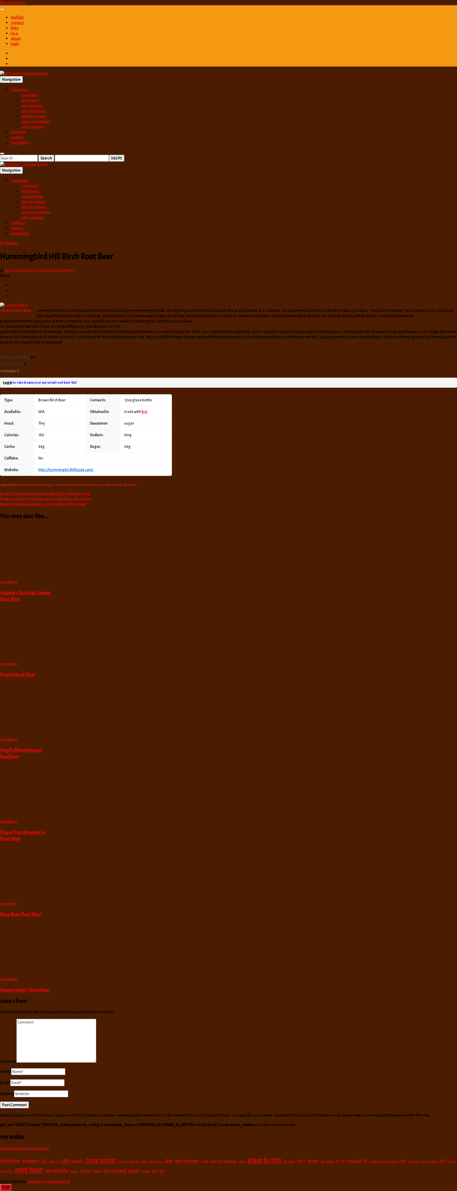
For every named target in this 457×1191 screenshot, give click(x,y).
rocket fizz (6, 1171)
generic (230, 1161)
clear (144, 1161)
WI (161, 1171)
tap (154, 1171)
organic (433, 1162)
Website (7, 1093)
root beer (72, 493)
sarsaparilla (56, 1170)
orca (423, 1162)
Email (5, 1082)
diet (169, 1161)
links (15, 28)
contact (17, 22)
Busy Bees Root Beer (21, 914)
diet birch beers (34, 116)
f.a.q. (15, 33)
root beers (29, 95)
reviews (17, 137)
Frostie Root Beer (17, 675)
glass (242, 1162)
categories (20, 89)
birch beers (30, 100)
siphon (85, 1171)
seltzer (74, 1171)
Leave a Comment (60, 270)
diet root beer (187, 1161)
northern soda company (384, 1161)
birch (4, 493)
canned (122, 1161)
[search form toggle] (2, 153)
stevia (97, 1171)
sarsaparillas (32, 105)
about (16, 38)
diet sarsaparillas (36, 121)
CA (11, 493)
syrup (145, 1171)
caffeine (54, 1161)
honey (312, 1161)
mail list (17, 17)
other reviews (32, 126)
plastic (451, 1162)
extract (216, 1161)
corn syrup (156, 1162)
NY (403, 1161)
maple (330, 1161)
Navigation (11, 79)
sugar (86, 493)
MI (337, 1161)
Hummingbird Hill (50, 493)
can (65, 1160)
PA (442, 1161)
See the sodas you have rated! (24, 1148)
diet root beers (33, 111)
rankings (18, 132)
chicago (134, 1162)
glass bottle (25, 493)
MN (343, 1161)
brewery (30, 1161)
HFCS (301, 1161)
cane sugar (100, 1160)
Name (5, 1071)
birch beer (10, 1161)
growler (289, 1161)
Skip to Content (13, 2)
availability (20, 142)
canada (77, 1161)
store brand (114, 1171)
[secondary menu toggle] (2, 9)
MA (322, 1161)
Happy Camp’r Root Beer (25, 990)
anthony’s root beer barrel (49, 1181)
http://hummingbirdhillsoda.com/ (65, 469)
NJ (365, 1161)
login (15, 43)
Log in (7, 382)
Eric (144, 411)
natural (354, 1161)
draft (204, 1161)
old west (412, 1162)
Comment (8, 1061)
